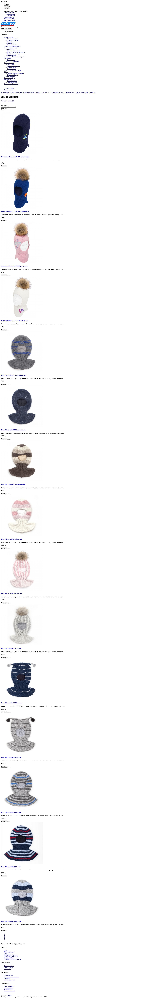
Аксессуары (10, 64)
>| (4, 941)
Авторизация (11, 15)
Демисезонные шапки (13, 66)
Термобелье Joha (12, 82)
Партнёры (7, 978)
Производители (8, 975)
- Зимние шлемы (79, 92)
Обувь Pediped (11, 76)
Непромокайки (11, 55)
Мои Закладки (8, 989)
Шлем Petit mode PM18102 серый (11, 757)
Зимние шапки (11, 67)
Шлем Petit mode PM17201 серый (11, 648)
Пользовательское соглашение (12, 959)
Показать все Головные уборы (12, 70)
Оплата (6, 950)
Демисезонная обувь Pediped (15, 73)
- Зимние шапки (69, 92)
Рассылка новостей (9, 991)
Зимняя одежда (8, 37)
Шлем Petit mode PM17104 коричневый (13, 484)
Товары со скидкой (9, 980)
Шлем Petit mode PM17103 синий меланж (13, 430)
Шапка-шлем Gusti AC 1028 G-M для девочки (14, 320)
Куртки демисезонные (13, 54)
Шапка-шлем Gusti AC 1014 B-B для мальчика (15, 211)
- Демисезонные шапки (56, 92)
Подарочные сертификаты (11, 977)
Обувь (6, 72)
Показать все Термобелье (11, 84)
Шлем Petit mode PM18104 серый (11, 921)
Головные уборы (9, 63)
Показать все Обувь (9, 78)
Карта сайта (7, 969)
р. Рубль (7, 8)
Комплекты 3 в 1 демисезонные (16, 52)
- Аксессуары (44, 92)
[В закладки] (8, 275)
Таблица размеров (9, 952)
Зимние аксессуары (13, 39)
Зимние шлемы (11, 69)
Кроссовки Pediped (12, 75)
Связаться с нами (9, 966)
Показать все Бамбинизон (11, 61)
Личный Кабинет (9, 986)
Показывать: (4, 108)
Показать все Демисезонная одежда (14, 57)
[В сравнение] (9, 275)
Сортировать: (4, 105)
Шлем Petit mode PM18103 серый (11, 812)
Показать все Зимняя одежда (12, 46)
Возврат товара (8, 967)
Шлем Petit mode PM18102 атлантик (12, 703)
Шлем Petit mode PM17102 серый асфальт (13, 375)
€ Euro (6, 4)
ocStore (10, 995)
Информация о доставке (11, 955)
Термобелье (7, 79)
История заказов (8, 988)
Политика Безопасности (11, 956)
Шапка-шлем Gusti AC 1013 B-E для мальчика (15, 156)
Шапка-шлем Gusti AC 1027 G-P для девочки (14, 266)
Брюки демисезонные (13, 51)
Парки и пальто (11, 43)
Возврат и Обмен (9, 958)
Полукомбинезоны (12, 45)
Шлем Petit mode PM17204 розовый (11, 539)
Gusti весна (10, 49)
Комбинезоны (11, 42)
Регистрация (11, 14)
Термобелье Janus (12, 81)
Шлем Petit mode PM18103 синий (11, 866)
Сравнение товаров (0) (7, 101)
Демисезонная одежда (10, 48)
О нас (5, 953)
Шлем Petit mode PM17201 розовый (11, 593)
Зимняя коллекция (12, 40)
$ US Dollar (7, 6)
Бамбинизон (7, 58)
